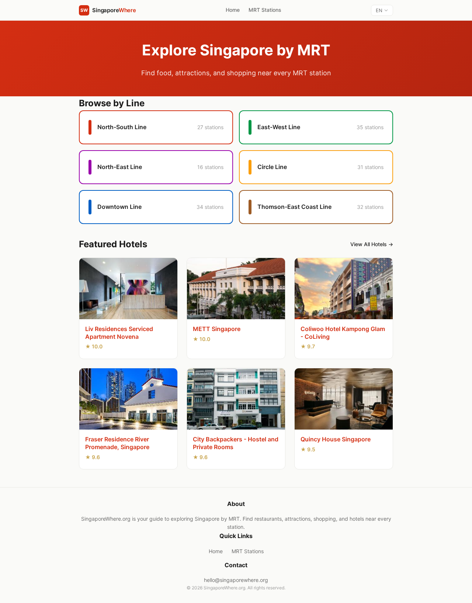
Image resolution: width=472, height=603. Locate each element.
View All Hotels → (371, 244)
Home (233, 10)
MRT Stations (265, 10)
